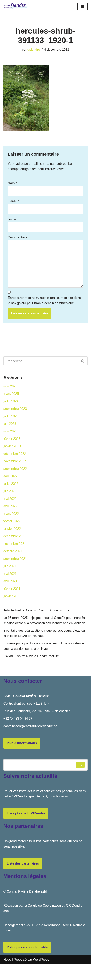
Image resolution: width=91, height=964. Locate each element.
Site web (14, 219)
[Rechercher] (83, 360)
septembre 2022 (15, 468)
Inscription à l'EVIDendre (26, 813)
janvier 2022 (12, 528)
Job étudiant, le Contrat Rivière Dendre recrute (36, 610)
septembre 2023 (15, 408)
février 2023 (11, 438)
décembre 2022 (14, 453)
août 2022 (10, 476)
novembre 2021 (14, 543)
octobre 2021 (12, 551)
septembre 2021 (15, 558)
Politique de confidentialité (27, 947)
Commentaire (17, 237)
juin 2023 (9, 423)
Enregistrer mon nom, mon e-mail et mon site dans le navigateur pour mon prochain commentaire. (44, 300)
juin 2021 (9, 566)
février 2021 (11, 588)
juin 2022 (9, 491)
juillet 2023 (10, 416)
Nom (12, 183)
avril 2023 (10, 431)
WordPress (41, 959)
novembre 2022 (14, 461)
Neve (7, 959)
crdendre (33, 49)
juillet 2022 (10, 483)
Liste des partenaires (23, 863)
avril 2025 (10, 386)
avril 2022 (10, 506)
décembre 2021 (14, 536)
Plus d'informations (22, 743)
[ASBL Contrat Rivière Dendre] (16, 6)
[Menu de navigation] (82, 6)
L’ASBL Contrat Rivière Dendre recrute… (32, 656)
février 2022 (11, 521)
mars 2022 (11, 513)
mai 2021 (10, 573)
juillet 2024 (10, 401)
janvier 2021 (12, 596)
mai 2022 (10, 498)
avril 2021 (10, 581)
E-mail (13, 201)
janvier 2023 (12, 446)
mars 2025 (11, 393)
